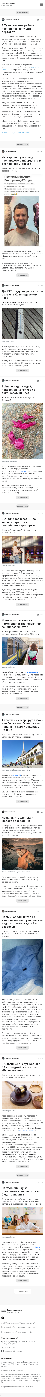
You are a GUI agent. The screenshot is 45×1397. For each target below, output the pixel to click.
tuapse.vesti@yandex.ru (13, 1351)
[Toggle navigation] (41, 4)
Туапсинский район (21, 133)
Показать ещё (22, 1291)
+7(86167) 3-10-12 (11, 1347)
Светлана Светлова (12, 19)
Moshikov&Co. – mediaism (23, 1387)
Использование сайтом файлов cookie (16, 1332)
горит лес (7, 133)
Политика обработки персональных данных (18, 1327)
